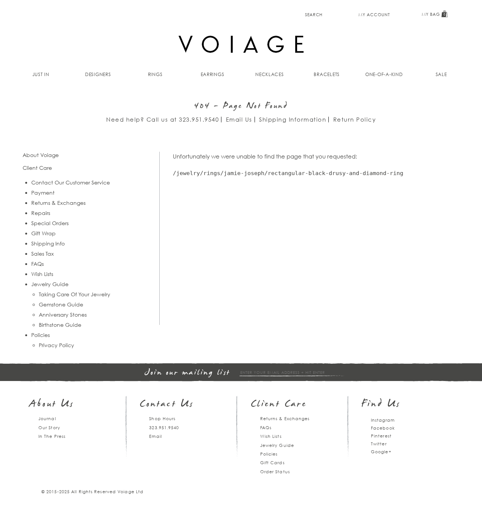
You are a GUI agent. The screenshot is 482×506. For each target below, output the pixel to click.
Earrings (212, 74)
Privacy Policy (56, 345)
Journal (47, 418)
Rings (155, 74)
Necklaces (269, 74)
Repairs (40, 213)
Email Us (239, 119)
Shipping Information (292, 119)
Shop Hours (162, 418)
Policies (40, 335)
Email (155, 436)
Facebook (383, 427)
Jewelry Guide (50, 284)
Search (314, 14)
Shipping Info (48, 243)
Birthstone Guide (60, 325)
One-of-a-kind (384, 74)
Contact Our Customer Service (70, 182)
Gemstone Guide (61, 304)
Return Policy (354, 119)
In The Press (52, 436)
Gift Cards (272, 462)
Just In (40, 74)
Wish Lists (42, 274)
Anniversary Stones (63, 314)
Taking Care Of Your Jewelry (74, 294)
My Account (374, 14)
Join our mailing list (187, 373)
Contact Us (167, 404)
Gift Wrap (43, 233)
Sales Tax (42, 253)
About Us (52, 404)
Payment (43, 192)
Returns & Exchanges (58, 203)
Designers (98, 74)
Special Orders (50, 223)
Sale (441, 74)
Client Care (279, 404)
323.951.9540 (199, 119)
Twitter (379, 443)
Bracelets (327, 74)
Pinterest (381, 435)
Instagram (383, 420)
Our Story (49, 427)
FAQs (37, 264)
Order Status (275, 471)
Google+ (381, 451)
